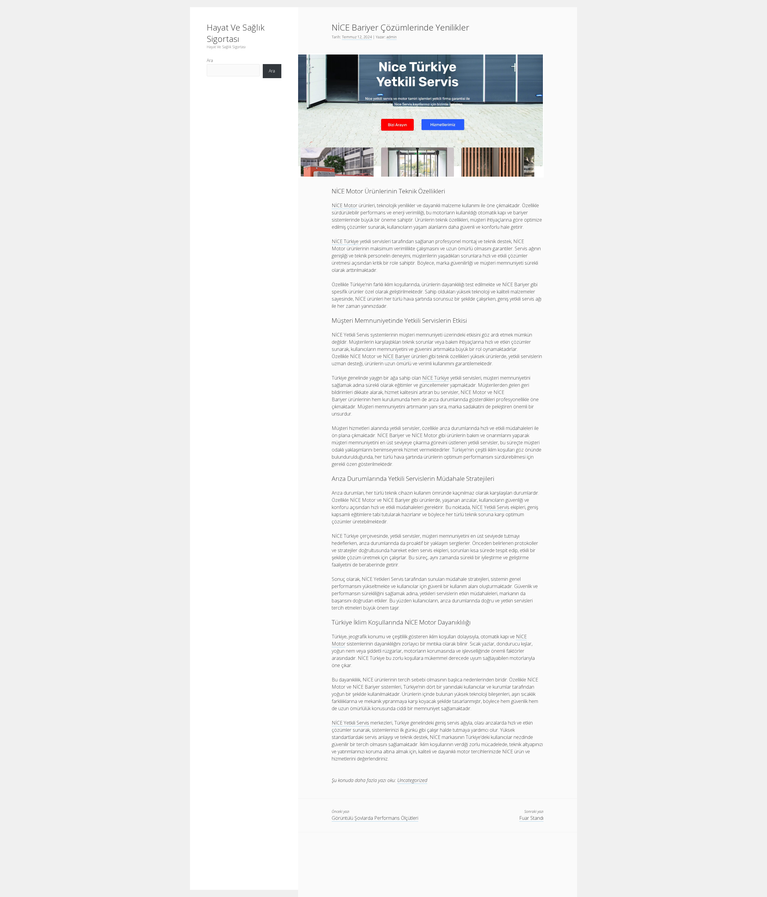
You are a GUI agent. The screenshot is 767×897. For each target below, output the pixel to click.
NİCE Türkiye (345, 241)
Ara (210, 60)
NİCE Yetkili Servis (490, 507)
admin (391, 37)
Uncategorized (412, 780)
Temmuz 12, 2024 (357, 37)
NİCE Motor (344, 205)
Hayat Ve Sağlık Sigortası (236, 33)
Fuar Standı (531, 818)
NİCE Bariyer (396, 356)
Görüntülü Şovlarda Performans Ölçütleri (375, 818)
